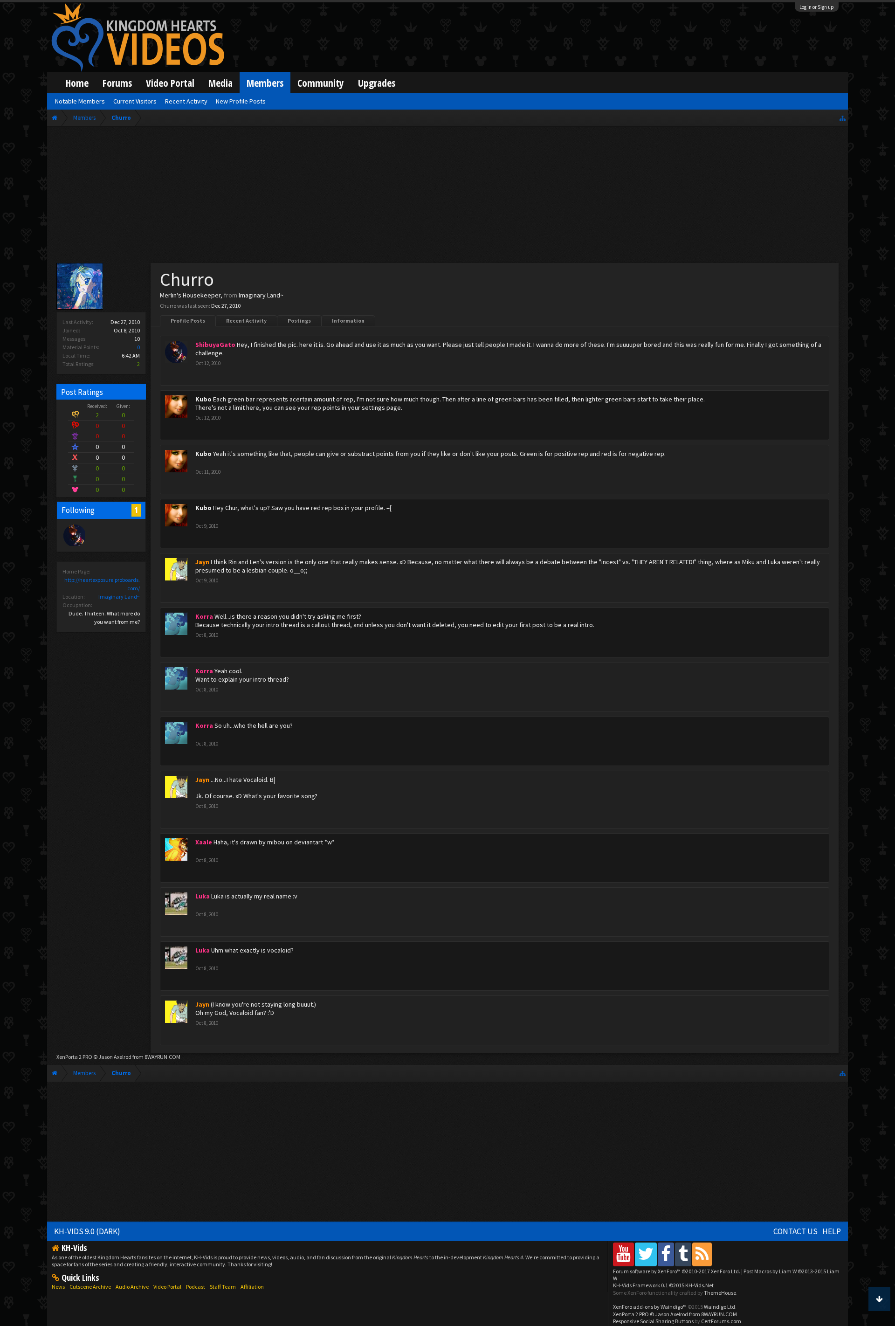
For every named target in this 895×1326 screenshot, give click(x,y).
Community (320, 83)
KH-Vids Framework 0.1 (663, 1285)
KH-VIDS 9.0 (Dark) (87, 1231)
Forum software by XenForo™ (676, 1271)
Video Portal (170, 83)
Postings (299, 320)
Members (265, 83)
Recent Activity (246, 320)
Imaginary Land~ (119, 596)
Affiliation (252, 1286)
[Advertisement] (447, 196)
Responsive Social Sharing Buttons (653, 1321)
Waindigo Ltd (719, 1306)
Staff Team (223, 1286)
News (58, 1286)
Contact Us (795, 1231)
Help (831, 1231)
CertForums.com (721, 1321)
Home (77, 83)
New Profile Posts (241, 101)
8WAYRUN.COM (162, 1056)
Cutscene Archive (90, 1286)
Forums (117, 83)
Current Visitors (135, 101)
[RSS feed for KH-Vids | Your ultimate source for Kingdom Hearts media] (702, 1253)
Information (348, 320)
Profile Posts (188, 320)
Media (220, 83)
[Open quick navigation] (843, 118)
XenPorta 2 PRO (74, 1056)
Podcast (195, 1286)
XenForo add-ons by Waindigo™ (650, 1306)
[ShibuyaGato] (73, 535)
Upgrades (376, 83)
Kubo (203, 399)
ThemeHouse (720, 1292)
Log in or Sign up (816, 7)
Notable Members (80, 101)
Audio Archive (132, 1286)
